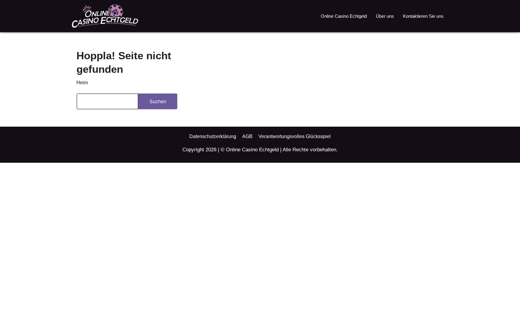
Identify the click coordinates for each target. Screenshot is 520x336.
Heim (82, 82)
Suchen (158, 101)
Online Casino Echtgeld (344, 16)
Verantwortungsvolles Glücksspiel (294, 136)
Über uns (385, 16)
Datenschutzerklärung (212, 136)
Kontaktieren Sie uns (423, 16)
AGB (247, 136)
